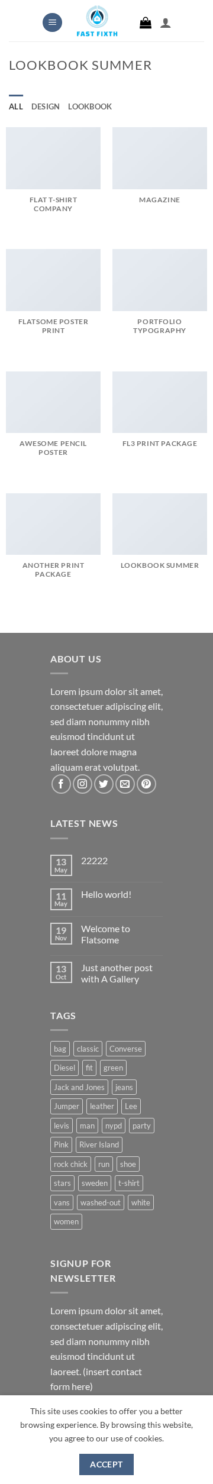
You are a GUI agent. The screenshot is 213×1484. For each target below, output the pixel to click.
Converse (125, 1048)
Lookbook (90, 106)
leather (102, 1106)
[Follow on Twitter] (104, 784)
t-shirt (129, 1183)
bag (60, 1048)
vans (62, 1202)
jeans (124, 1087)
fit (89, 1067)
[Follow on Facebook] (61, 784)
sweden (95, 1183)
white (140, 1202)
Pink (61, 1144)
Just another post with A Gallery (117, 973)
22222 (94, 860)
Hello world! (106, 894)
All (16, 106)
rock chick (71, 1164)
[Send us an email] (125, 784)
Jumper (66, 1106)
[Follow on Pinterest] (146, 784)
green (113, 1067)
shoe (128, 1164)
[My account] (166, 22)
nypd (113, 1125)
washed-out (100, 1202)
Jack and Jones (79, 1087)
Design (45, 106)
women (66, 1221)
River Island (99, 1144)
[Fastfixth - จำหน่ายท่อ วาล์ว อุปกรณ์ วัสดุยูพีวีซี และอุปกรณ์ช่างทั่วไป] (97, 24)
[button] (52, 23)
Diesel (64, 1067)
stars (62, 1183)
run (103, 1164)
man (87, 1125)
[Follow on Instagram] (82, 784)
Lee (131, 1106)
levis (61, 1125)
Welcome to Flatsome (105, 934)
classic (88, 1048)
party (142, 1125)
